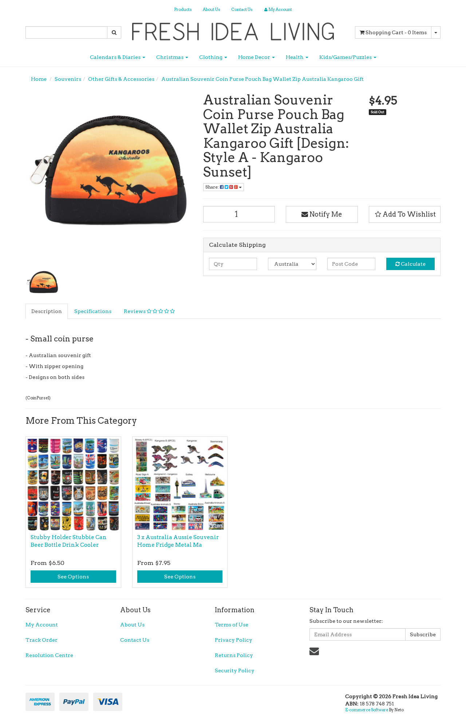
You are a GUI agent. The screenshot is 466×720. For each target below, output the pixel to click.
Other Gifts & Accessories (121, 79)
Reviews (135, 311)
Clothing (211, 57)
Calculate (413, 264)
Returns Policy (234, 655)
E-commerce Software (366, 709)
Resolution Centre (49, 655)
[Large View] (42, 283)
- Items (396, 32)
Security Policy (234, 670)
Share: (212, 187)
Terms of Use (231, 625)
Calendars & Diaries (116, 57)
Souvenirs (68, 79)
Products (183, 9)
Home (39, 79)
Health (295, 57)
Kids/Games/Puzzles (346, 57)
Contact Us (242, 9)
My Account (41, 625)
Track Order (41, 640)
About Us (211, 9)
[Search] (114, 32)
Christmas (170, 57)
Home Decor (254, 57)
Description (46, 311)
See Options (73, 576)
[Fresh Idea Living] (233, 29)
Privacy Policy (233, 640)
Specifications (92, 311)
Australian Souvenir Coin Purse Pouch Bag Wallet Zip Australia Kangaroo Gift (262, 79)
